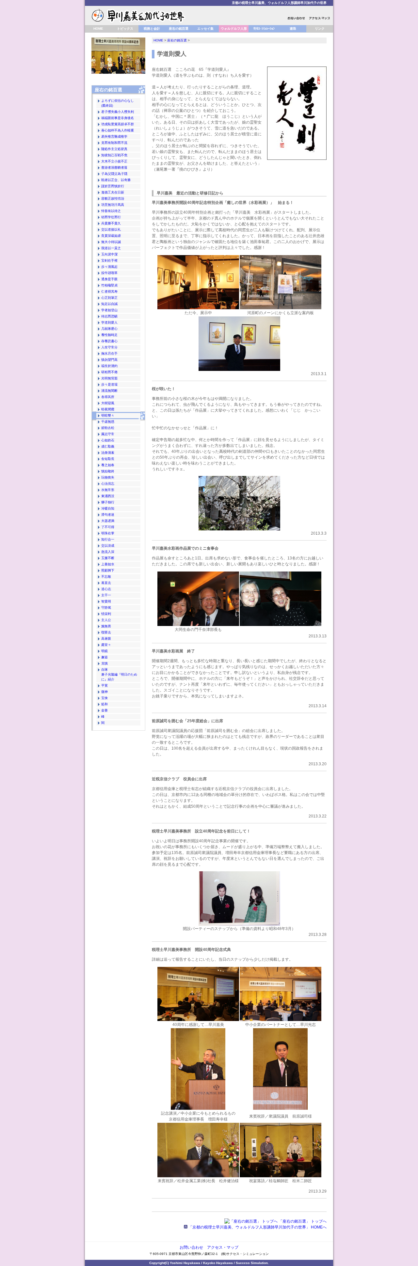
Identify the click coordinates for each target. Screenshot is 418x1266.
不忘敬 (106, 576)
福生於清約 (109, 366)
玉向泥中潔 (109, 254)
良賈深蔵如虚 (111, 235)
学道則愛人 (109, 322)
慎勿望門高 (109, 359)
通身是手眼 (109, 279)
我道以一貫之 (111, 248)
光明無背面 (109, 378)
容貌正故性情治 (112, 198)
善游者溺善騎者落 (114, 167)
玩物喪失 (107, 477)
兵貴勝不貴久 (111, 223)
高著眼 (106, 638)
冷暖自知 (107, 508)
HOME (98, 28)
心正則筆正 (109, 297)
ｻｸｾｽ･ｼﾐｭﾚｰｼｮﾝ (264, 28)
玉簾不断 (107, 558)
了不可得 (107, 527)
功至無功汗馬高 (112, 204)
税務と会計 (152, 28)
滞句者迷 (107, 514)
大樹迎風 (107, 403)
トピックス (125, 28)
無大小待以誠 (111, 242)
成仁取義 (107, 446)
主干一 (106, 595)
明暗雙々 (107, 415)
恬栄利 (106, 614)
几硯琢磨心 (109, 328)
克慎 (104, 663)
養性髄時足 (109, 335)
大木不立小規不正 (114, 161)
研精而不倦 (109, 372)
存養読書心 (109, 341)
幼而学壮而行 (111, 217)
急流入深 (107, 552)
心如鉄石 (107, 440)
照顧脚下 (107, 570)
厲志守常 (107, 434)
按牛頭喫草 (109, 273)
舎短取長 (107, 459)
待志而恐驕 (109, 316)
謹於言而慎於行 (112, 186)
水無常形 (107, 490)
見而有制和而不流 (114, 143)
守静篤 (106, 607)
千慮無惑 (107, 421)
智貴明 (106, 601)
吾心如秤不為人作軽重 (117, 130)
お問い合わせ (191, 1247)
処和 (104, 704)
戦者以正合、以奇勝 (116, 180)
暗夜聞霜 (107, 409)
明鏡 (104, 651)
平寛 (104, 685)
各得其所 (107, 397)
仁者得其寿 (109, 291)
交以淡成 (107, 545)
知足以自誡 (109, 304)
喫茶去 (106, 632)
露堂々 (106, 645)
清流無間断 (109, 390)
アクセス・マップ (222, 1247)
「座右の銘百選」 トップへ (302, 1221)
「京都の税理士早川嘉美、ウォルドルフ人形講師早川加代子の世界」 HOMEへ (257, 1227)
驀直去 (106, 583)
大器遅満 (107, 521)
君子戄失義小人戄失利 (117, 112)
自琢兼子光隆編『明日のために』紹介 (119, 674)
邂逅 (104, 657)
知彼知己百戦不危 (114, 155)
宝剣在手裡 (109, 260)
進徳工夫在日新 (112, 192)
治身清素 (107, 452)
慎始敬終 (107, 471)
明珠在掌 (107, 533)
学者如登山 (109, 310)
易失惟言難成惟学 (114, 136)
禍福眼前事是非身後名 (117, 118)
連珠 (293, 28)
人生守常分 (109, 347)
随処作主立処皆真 (114, 149)
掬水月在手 (109, 353)
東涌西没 (107, 496)
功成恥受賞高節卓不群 (117, 124)
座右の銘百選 (178, 28)
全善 (104, 710)
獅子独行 (107, 502)
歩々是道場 (109, 384)
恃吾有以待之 (111, 211)
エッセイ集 (205, 28)
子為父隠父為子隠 (114, 173)
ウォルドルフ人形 (234, 28)
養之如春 (107, 465)
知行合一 (107, 539)
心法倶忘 (107, 483)
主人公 (106, 620)
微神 (104, 692)
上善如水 (107, 564)
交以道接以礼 (111, 229)
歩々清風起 (109, 266)
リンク (320, 28)
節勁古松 (107, 428)
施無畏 (106, 626)
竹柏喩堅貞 (109, 285)
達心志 (106, 589)
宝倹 (104, 698)
